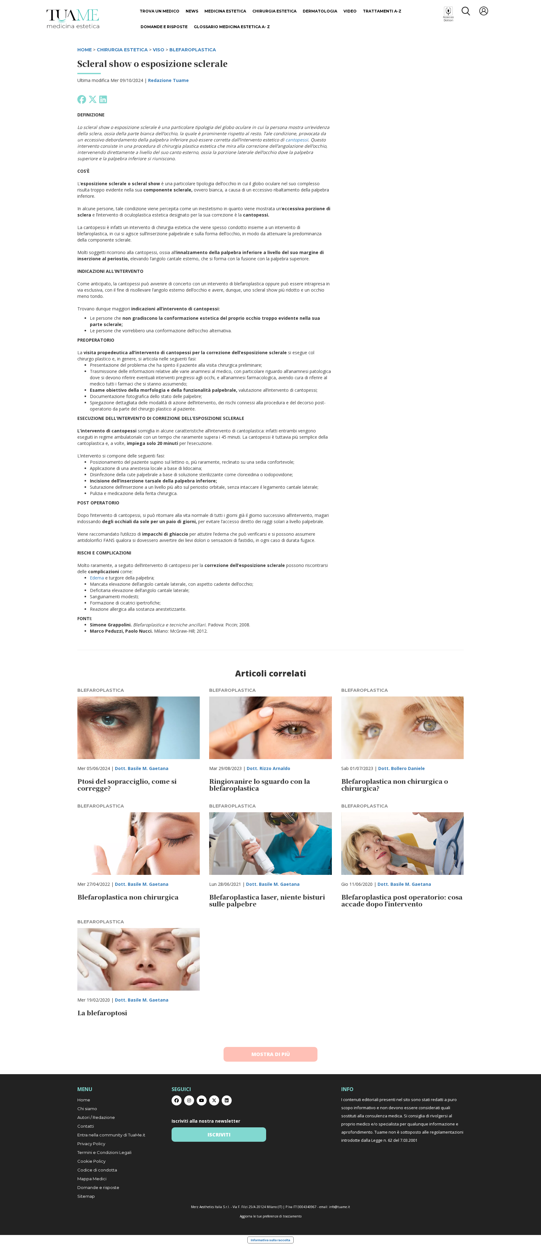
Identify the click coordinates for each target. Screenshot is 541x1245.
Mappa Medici (91, 1178)
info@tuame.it (339, 1207)
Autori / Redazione (96, 1117)
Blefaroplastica (192, 50)
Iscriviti (219, 1134)
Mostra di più (270, 1054)
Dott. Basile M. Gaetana (141, 768)
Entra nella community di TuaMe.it (111, 1134)
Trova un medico (159, 11)
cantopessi (297, 140)
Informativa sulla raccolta (270, 1240)
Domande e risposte (164, 26)
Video (350, 11)
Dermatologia (320, 11)
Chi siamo (87, 1108)
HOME (84, 50)
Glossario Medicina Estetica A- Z (232, 26)
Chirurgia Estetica (274, 11)
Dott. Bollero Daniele (401, 768)
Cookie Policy (91, 1161)
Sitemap (86, 1196)
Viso (158, 50)
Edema (97, 578)
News (192, 11)
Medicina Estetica (225, 11)
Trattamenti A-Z (382, 11)
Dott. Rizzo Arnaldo (268, 768)
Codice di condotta (97, 1169)
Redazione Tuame (168, 80)
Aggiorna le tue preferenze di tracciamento (270, 1216)
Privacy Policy (91, 1143)
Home (83, 1099)
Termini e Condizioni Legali (104, 1152)
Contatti (85, 1126)
